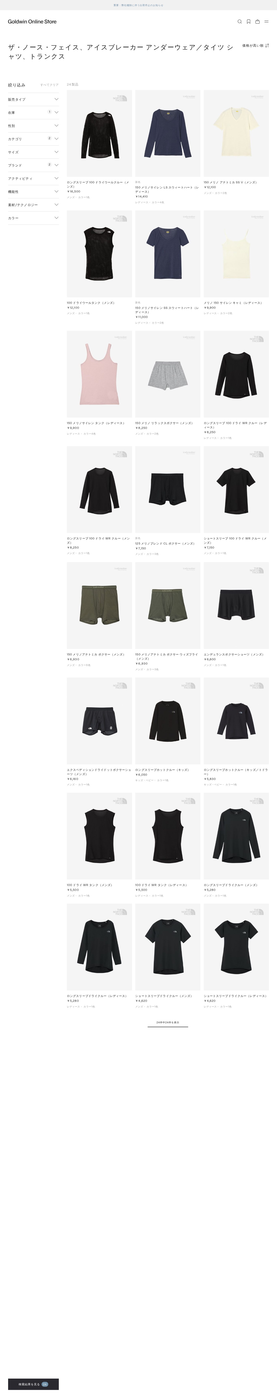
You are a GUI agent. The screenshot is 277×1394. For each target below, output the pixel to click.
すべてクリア (49, 84)
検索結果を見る (33, 1384)
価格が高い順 (253, 45)
